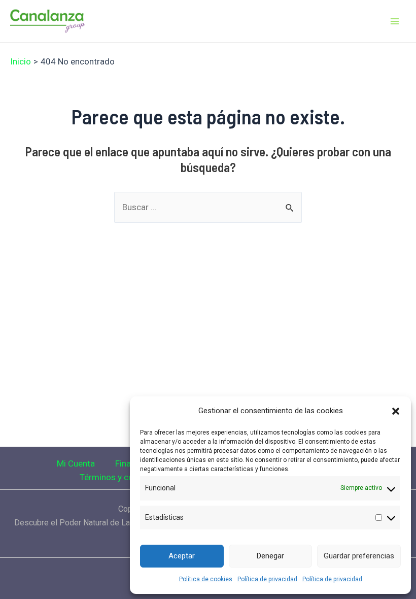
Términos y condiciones (125, 477)
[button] (396, 411)
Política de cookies (205, 579)
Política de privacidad (267, 579)
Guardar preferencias (359, 555)
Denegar (270, 555)
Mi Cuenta (76, 463)
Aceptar (181, 555)
